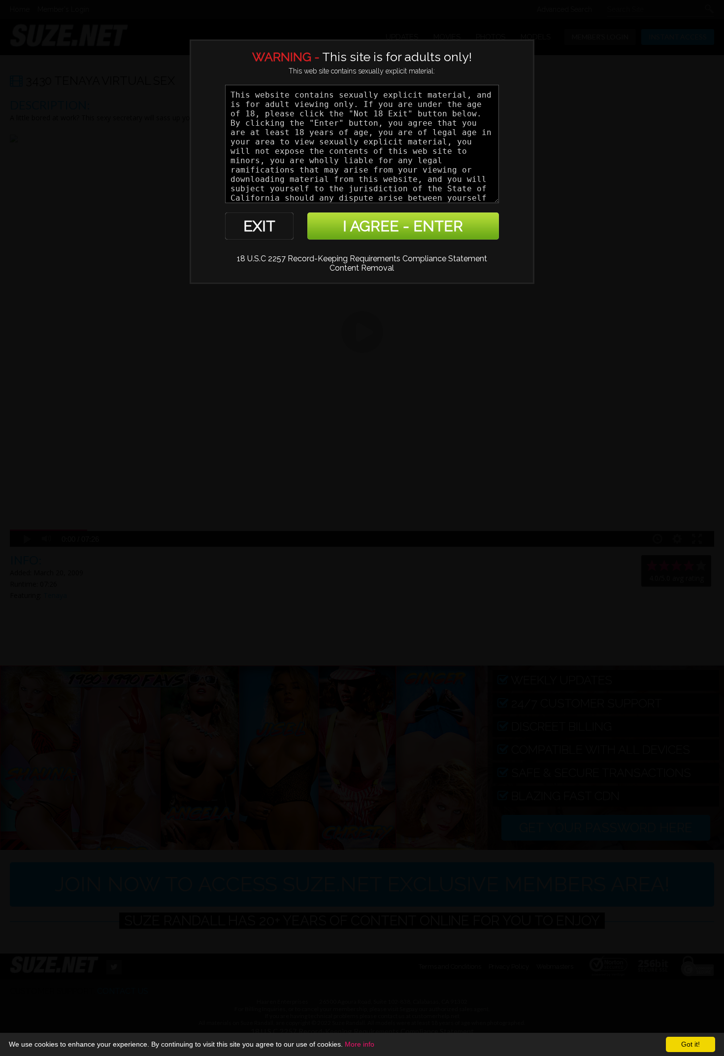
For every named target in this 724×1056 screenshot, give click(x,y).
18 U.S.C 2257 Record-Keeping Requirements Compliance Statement (362, 258)
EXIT (259, 226)
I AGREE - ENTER (403, 226)
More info (359, 1044)
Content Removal (361, 268)
